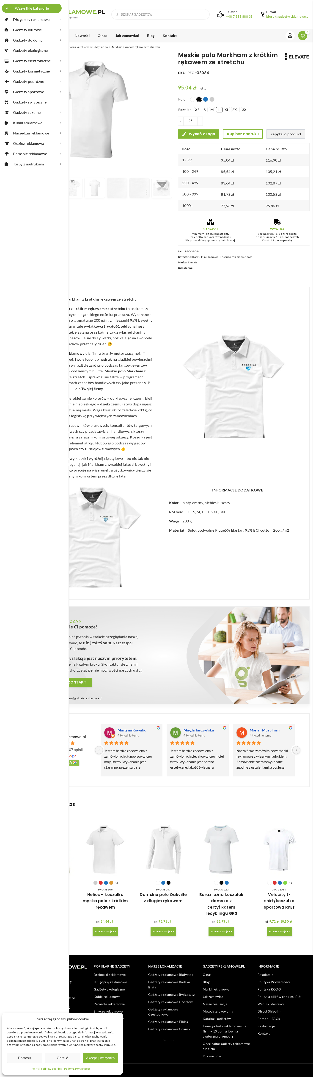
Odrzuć (62, 1058)
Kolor (182, 99)
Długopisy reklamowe (110, 982)
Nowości (82, 35)
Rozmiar (184, 110)
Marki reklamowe (216, 989)
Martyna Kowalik (132, 730)
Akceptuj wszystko (100, 1058)
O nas (102, 35)
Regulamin (266, 975)
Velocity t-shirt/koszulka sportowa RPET (279, 901)
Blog (151, 35)
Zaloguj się (290, 35)
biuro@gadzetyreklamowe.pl (288, 16)
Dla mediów (212, 1056)
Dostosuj (24, 1058)
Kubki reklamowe (107, 997)
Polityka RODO (269, 989)
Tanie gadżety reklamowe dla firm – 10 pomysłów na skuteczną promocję (224, 1031)
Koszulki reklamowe (81, 46)
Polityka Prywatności (77, 1068)
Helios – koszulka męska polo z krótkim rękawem (105, 901)
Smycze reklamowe (108, 1011)
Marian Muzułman (265, 730)
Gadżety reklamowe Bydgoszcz (171, 994)
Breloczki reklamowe (110, 975)
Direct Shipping (270, 1011)
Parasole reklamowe (109, 1004)
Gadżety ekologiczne (109, 989)
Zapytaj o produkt (286, 134)
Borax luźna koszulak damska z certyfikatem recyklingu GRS (221, 904)
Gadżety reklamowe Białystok (170, 975)
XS (189, 512)
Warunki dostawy (271, 1004)
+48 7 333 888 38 (239, 16)
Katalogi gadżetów (217, 1019)
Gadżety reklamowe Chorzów (170, 1002)
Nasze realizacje (215, 1004)
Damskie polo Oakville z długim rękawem (163, 898)
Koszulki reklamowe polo (236, 257)
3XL (223, 512)
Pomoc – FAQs (269, 1019)
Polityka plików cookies (46, 1068)
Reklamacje (266, 1026)
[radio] (192, 99)
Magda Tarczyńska (199, 730)
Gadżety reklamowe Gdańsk (169, 1029)
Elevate (193, 262)
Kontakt (170, 35)
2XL (214, 512)
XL (207, 512)
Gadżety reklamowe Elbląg (168, 1022)
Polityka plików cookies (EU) (279, 997)
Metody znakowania (218, 1011)
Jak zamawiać (127, 35)
